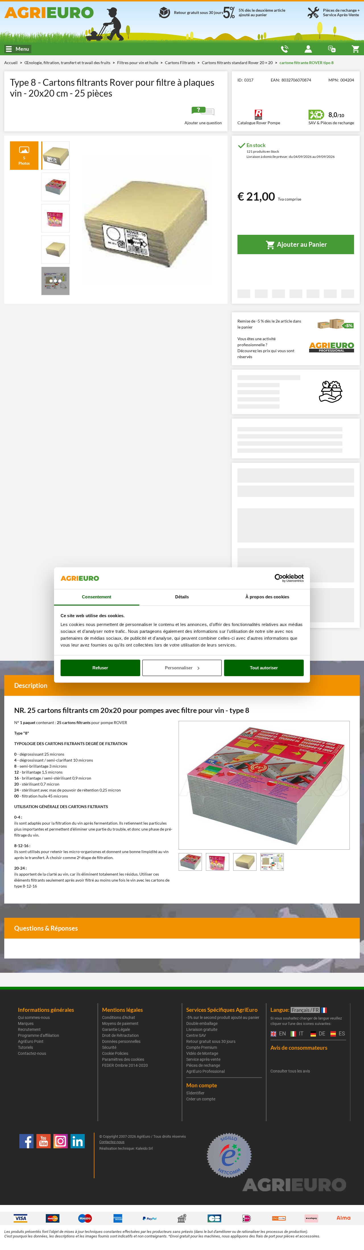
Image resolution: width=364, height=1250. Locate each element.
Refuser (100, 667)
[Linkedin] (77, 1155)
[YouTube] (43, 1155)
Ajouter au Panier (301, 244)
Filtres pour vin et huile (138, 62)
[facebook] (26, 1155)
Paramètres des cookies (123, 1059)
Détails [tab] (182, 596)
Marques (26, 1023)
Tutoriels (25, 1047)
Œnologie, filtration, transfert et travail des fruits (67, 62)
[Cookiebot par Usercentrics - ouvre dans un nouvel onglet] (279, 578)
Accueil (11, 62)
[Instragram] (60, 1155)
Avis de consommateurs (298, 1047)
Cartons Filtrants (180, 62)
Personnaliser (179, 667)
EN (282, 1034)
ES (341, 1034)
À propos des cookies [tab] (267, 596)
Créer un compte (200, 1099)
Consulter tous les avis (290, 1071)
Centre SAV (196, 1035)
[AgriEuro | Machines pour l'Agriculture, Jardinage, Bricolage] (60, 12)
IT (300, 1034)
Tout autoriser (264, 667)
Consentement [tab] (96, 596)
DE (321, 1034)
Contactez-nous (32, 1053)
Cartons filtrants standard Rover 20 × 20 (238, 62)
